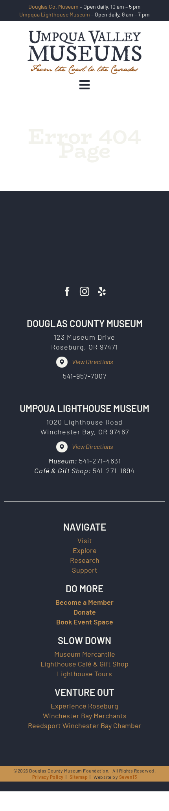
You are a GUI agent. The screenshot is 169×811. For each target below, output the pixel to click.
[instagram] (84, 291)
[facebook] (67, 291)
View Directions (92, 361)
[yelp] (102, 291)
